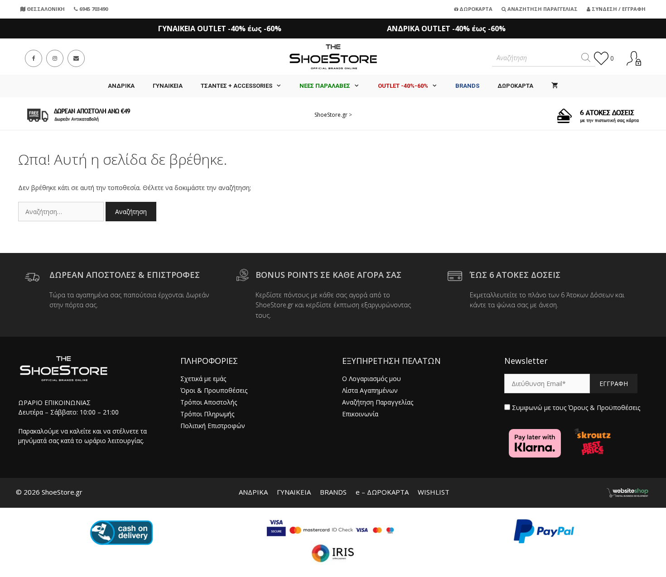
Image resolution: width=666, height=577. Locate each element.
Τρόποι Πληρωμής (207, 414)
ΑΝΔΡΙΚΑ (121, 85)
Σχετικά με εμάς (203, 378)
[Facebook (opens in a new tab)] (33, 58)
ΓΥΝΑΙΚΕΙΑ (168, 85)
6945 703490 (93, 8)
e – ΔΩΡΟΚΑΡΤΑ (382, 491)
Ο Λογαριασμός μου (371, 378)
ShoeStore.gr (330, 115)
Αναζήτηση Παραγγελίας (542, 8)
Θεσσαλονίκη (45, 8)
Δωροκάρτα (475, 8)
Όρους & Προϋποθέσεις (604, 407)
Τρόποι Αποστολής (208, 402)
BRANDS (333, 491)
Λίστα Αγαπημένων (370, 390)
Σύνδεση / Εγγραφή (618, 8)
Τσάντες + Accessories (236, 85)
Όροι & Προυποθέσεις (213, 390)
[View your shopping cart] (554, 86)
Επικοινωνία (360, 414)
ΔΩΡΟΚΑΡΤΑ (515, 85)
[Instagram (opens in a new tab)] (54, 58)
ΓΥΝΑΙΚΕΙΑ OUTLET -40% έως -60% (219, 28)
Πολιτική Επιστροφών (212, 425)
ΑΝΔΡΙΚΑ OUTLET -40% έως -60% (446, 28)
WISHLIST (433, 491)
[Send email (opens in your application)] (76, 58)
